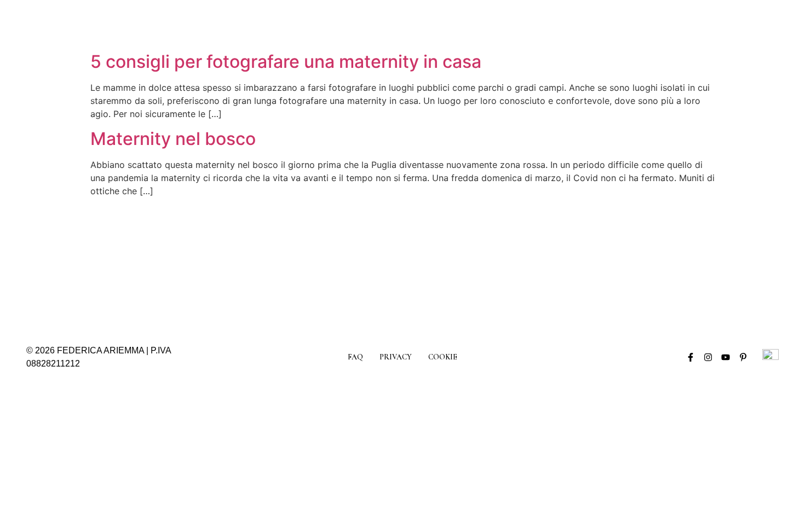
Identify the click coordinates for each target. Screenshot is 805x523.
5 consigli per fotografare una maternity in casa (285, 61)
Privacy (396, 357)
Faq (355, 357)
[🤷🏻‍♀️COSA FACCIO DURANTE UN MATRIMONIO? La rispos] (544, 263)
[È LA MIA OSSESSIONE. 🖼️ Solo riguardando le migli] (355, 263)
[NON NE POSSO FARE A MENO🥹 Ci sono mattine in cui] (71, 263)
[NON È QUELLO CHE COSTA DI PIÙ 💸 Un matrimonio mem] (450, 263)
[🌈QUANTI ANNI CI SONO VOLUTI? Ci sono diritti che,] (260, 263)
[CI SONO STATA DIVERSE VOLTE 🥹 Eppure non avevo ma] (165, 263)
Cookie (442, 357)
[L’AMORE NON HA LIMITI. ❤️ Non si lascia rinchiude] (639, 263)
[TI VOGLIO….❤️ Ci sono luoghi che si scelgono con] (734, 263)
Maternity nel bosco (173, 138)
